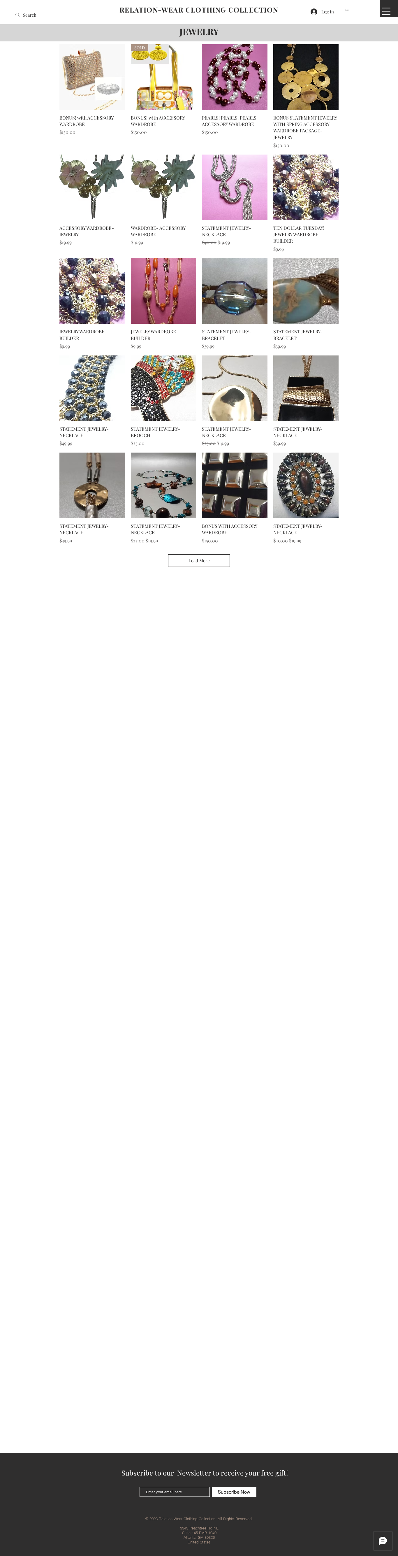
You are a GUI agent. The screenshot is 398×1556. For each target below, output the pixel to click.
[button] (348, 10)
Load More (199, 560)
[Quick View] (92, 77)
